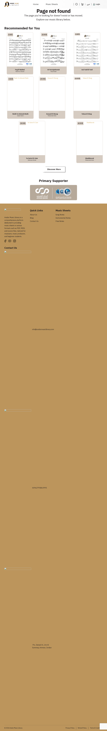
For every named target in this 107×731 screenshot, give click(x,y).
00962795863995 (39, 488)
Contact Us (34, 221)
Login (98, 4)
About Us (33, 215)
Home (36, 4)
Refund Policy (82, 728)
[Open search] (76, 4)
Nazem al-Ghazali (20, 71)
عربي (88, 4)
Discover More (54, 169)
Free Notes (60, 221)
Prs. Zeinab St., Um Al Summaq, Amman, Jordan (42, 646)
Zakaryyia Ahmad (32, 160)
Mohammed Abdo (52, 116)
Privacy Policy (70, 728)
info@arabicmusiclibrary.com (43, 329)
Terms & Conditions (96, 728)
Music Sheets (52, 4)
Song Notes (60, 215)
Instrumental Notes (63, 218)
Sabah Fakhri (20, 116)
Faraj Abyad (53, 71)
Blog (32, 218)
